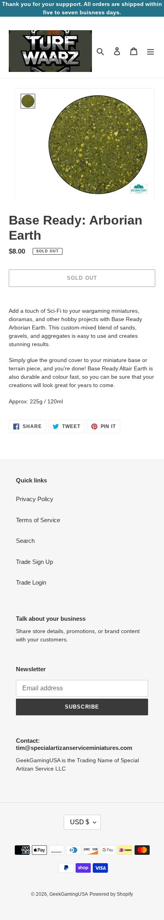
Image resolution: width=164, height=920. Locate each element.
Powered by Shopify (111, 894)
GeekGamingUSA (68, 894)
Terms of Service (38, 520)
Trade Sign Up (34, 561)
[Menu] (150, 51)
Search (25, 540)
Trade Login (31, 582)
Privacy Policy (34, 499)
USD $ (79, 822)
